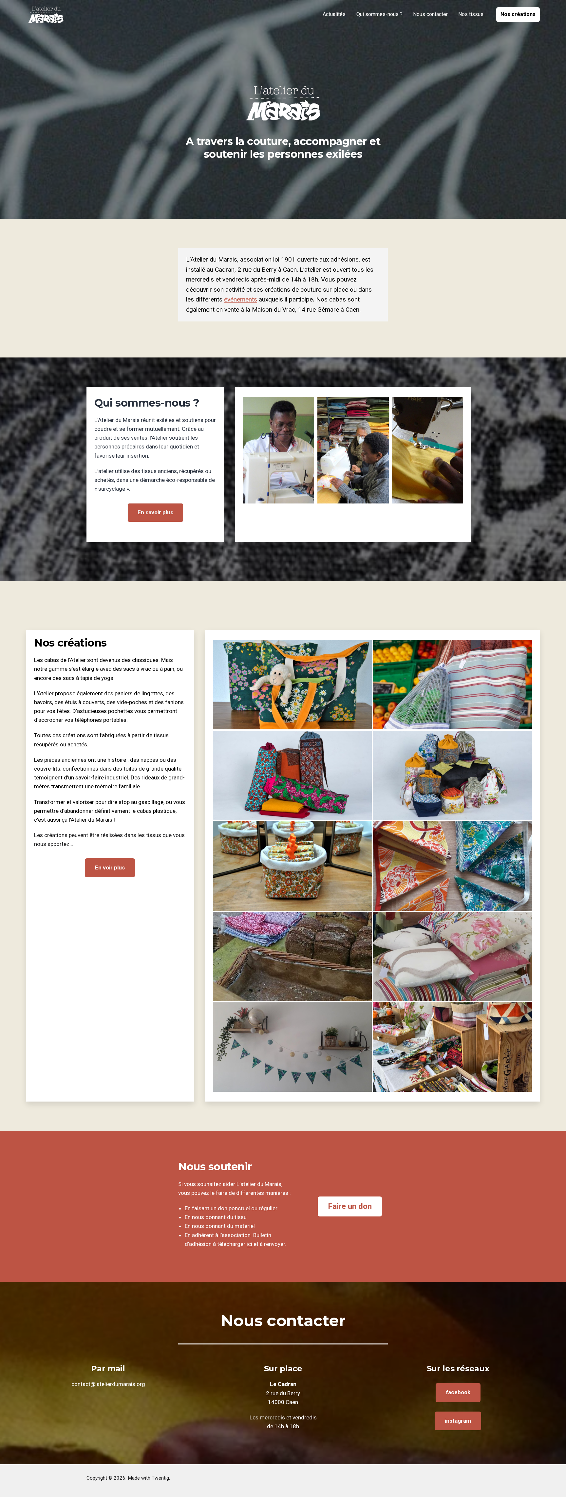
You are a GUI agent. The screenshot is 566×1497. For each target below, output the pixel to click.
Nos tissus (470, 14)
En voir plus (110, 867)
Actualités (334, 14)
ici (249, 1244)
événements (240, 299)
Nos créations (518, 14)
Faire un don (350, 1206)
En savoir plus (155, 512)
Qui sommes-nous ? (379, 14)
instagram (458, 1420)
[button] (292, 684)
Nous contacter (430, 14)
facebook (458, 1392)
